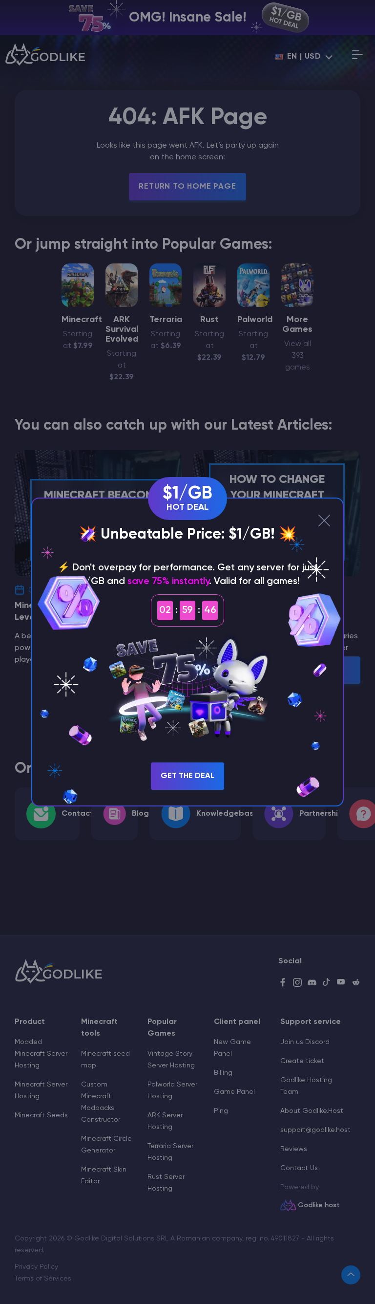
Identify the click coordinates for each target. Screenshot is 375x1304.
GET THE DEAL (187, 776)
